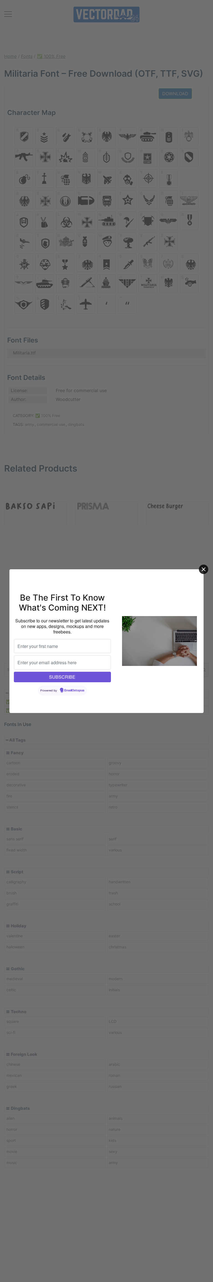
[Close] (203, 569)
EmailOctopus (74, 690)
